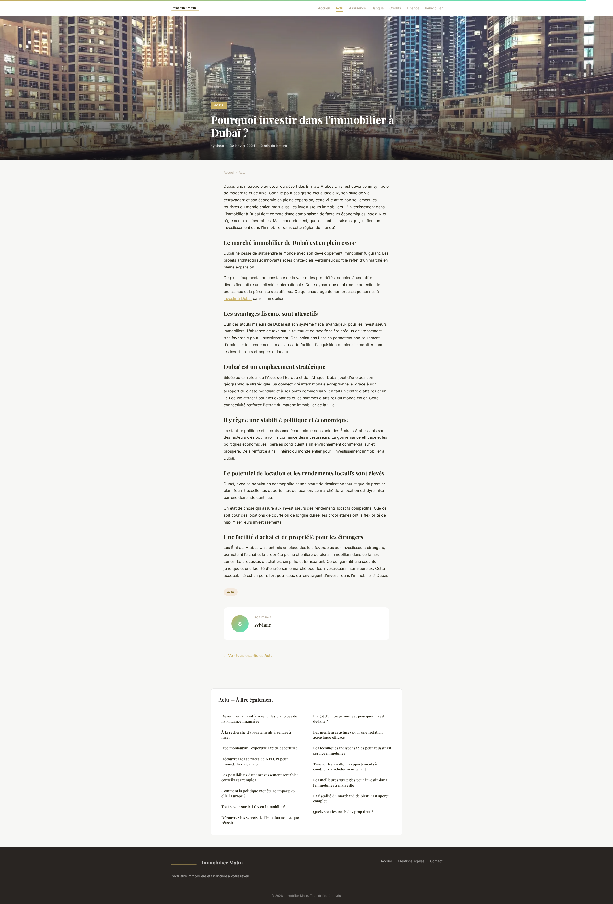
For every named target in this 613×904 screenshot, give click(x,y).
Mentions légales (411, 861)
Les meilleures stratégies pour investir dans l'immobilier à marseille (350, 782)
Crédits (395, 8)
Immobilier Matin (222, 862)
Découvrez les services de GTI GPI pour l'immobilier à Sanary (254, 761)
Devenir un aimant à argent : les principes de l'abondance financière (259, 718)
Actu (339, 8)
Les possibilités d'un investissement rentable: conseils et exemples (259, 777)
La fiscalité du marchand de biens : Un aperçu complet (351, 798)
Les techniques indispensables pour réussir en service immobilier (352, 750)
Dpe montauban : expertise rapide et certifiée (259, 748)
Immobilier (434, 8)
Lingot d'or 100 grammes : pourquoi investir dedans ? (350, 718)
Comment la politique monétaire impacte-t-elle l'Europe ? (258, 793)
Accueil (324, 8)
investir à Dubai (238, 298)
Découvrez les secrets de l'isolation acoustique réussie (260, 820)
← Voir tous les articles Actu (248, 655)
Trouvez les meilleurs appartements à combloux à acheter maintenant (345, 766)
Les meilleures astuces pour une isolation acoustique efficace (348, 735)
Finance (413, 8)
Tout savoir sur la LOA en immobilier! (253, 806)
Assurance (357, 8)
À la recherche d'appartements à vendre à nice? (256, 735)
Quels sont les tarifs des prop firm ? (343, 811)
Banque (378, 8)
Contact (436, 861)
